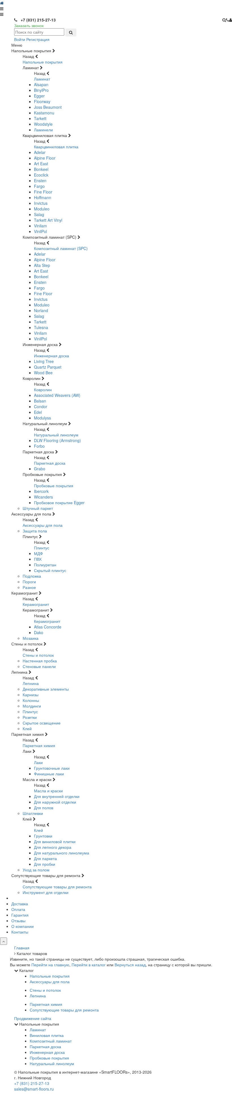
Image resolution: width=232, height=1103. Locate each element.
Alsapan (41, 84)
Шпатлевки (33, 813)
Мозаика (30, 638)
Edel (38, 412)
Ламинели (43, 129)
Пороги (29, 581)
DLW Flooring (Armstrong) (57, 440)
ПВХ (38, 559)
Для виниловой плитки (55, 841)
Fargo (39, 186)
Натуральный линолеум (56, 435)
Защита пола (35, 531)
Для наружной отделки (55, 802)
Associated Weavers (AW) (57, 395)
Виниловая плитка (47, 1035)
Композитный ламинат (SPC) (61, 248)
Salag (39, 214)
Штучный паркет (38, 508)
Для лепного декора (52, 847)
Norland (41, 310)
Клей (27, 728)
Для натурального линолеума (61, 853)
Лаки (38, 762)
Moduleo (42, 209)
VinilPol (40, 231)
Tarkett (40, 118)
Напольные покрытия (43, 62)
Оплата (18, 909)
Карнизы (30, 694)
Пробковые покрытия (53, 485)
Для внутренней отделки (57, 796)
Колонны (31, 700)
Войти (19, 39)
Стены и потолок (38, 655)
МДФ (38, 553)
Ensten (40, 180)
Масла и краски (48, 790)
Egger (39, 96)
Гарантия (20, 915)
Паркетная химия (39, 745)
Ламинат (42, 79)
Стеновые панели (39, 666)
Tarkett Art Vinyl (48, 220)
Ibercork (41, 491)
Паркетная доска (49, 463)
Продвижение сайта (32, 1018)
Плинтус (41, 548)
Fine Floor (43, 192)
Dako (38, 632)
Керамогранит (36, 604)
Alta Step (42, 265)
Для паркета (45, 858)
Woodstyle (43, 124)
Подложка (32, 576)
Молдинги (32, 706)
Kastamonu (44, 113)
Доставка (19, 903)
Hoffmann (42, 197)
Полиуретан (45, 564)
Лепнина (31, 683)
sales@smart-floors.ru (34, 1089)
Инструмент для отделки (45, 892)
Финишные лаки (49, 773)
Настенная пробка (40, 660)
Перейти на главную (50, 964)
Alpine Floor (44, 158)
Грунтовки (43, 836)
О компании (22, 926)
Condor (40, 406)
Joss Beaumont (48, 107)
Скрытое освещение (42, 723)
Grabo (39, 468)
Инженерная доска (51, 355)
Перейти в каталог (89, 964)
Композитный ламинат (51, 1041)
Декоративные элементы (46, 689)
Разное (29, 587)
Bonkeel (41, 169)
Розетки (30, 717)
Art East (41, 163)
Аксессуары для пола (43, 525)
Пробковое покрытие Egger (59, 502)
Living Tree (44, 361)
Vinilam (40, 226)
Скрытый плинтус (50, 570)
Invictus (41, 203)
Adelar (40, 152)
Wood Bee (43, 372)
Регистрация (38, 39)
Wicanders (43, 497)
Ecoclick (41, 175)
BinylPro (41, 90)
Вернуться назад (130, 964)
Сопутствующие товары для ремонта (57, 886)
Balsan (40, 401)
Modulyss (42, 418)
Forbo (39, 446)
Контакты (19, 932)
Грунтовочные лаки (52, 768)
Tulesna (41, 327)
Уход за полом (36, 870)
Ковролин (43, 389)
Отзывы (18, 920)
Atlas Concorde (47, 627)
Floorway (42, 101)
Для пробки (44, 864)
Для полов (43, 807)
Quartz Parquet (47, 367)
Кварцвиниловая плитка (56, 146)
